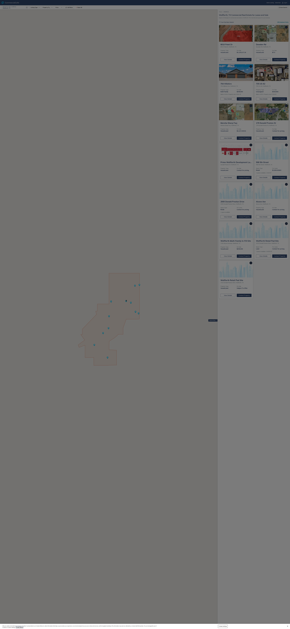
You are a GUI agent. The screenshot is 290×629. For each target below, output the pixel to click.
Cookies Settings (223, 626)
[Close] (287, 626)
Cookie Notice (19, 627)
